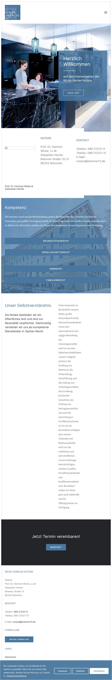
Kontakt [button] (56, 547)
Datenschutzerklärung (17, 676)
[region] (56, 670)
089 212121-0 (96, 148)
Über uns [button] (73, 93)
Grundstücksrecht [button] (56, 241)
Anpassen (62, 671)
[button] (105, 12)
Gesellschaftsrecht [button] (56, 252)
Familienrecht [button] (56, 280)
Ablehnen (80, 671)
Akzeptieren (99, 671)
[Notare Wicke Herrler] (12, 12)
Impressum (10, 657)
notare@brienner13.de (90, 161)
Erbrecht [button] (56, 268)
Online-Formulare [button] (19, 639)
